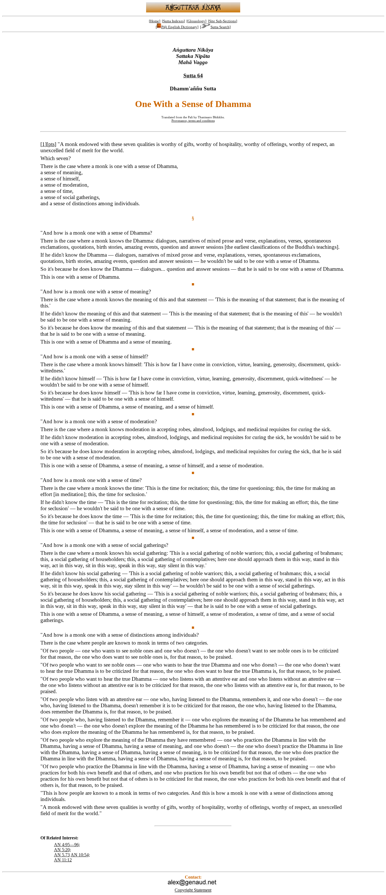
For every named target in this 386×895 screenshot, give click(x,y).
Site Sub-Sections (222, 21)
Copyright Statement (193, 890)
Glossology (196, 21)
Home (154, 21)
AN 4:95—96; (67, 844)
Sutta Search (220, 27)
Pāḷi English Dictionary (179, 27)
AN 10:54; (80, 854)
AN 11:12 (63, 859)
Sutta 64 (193, 75)
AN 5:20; (62, 849)
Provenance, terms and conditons (193, 120)
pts (51, 144)
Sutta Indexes (173, 21)
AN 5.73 (62, 854)
